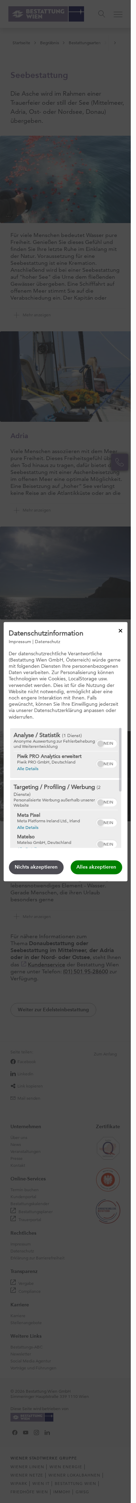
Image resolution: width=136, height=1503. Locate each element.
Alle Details (27, 768)
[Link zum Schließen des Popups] (120, 630)
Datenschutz (47, 641)
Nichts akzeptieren (36, 867)
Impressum (20, 641)
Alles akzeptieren (96, 867)
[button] (100, 744)
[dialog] (65, 751)
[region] (65, 788)
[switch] (106, 742)
